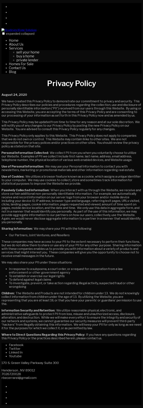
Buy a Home (25, 56)
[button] (3, 33)
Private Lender (27, 60)
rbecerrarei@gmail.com (18, 378)
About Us (16, 44)
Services (16, 48)
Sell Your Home (27, 52)
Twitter (14, 348)
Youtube (15, 356)
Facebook (16, 345)
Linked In (16, 352)
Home (13, 40)
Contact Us (17, 68)
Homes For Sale (21, 64)
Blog (12, 72)
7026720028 (11, 374)
